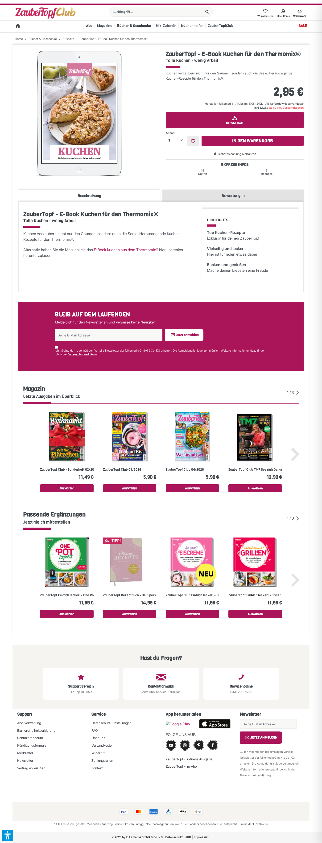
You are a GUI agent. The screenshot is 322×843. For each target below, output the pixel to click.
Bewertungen (233, 195)
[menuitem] (161, 12)
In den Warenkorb (252, 141)
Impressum (201, 837)
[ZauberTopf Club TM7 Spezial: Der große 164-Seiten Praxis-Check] (255, 436)
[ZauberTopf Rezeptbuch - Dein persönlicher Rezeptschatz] (129, 562)
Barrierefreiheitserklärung (36, 730)
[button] (7, 835)
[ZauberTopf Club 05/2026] (129, 436)
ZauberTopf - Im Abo (181, 766)
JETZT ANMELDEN (263, 737)
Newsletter (25, 760)
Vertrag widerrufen (31, 768)
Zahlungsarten (102, 760)
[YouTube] (171, 745)
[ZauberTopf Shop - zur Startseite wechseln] (45, 13)
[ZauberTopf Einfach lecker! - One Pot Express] (66, 562)
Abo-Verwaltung (29, 723)
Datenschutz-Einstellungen (111, 723)
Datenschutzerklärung (83, 354)
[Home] (17, 26)
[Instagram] (185, 745)
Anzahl (170, 133)
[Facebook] (212, 745)
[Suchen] (207, 12)
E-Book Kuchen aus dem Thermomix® (126, 249)
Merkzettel (25, 753)
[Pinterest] (199, 745)
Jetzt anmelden (187, 335)
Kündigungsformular (32, 745)
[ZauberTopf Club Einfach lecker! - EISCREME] (192, 562)
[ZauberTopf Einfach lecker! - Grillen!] (255, 562)
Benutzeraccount (30, 738)
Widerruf (98, 753)
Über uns (98, 738)
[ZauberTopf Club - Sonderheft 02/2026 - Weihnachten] (66, 436)
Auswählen (66, 488)
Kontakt (97, 768)
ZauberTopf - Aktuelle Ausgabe (189, 759)
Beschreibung (89, 195)
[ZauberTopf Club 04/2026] (192, 436)
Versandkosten (102, 745)
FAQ (94, 730)
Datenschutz (174, 837)
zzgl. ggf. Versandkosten (286, 107)
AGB (188, 837)
